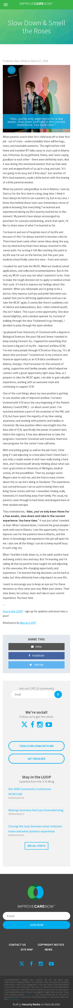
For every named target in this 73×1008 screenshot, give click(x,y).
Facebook (38, 655)
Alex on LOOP (28, 622)
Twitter (38, 664)
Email (38, 646)
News (48, 949)
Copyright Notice (51, 945)
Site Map (27, 949)
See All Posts (36, 846)
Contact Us (17, 945)
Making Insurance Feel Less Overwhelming (35, 810)
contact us (29, 994)
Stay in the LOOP (13, 611)
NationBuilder (52, 1004)
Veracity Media (31, 1004)
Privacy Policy (14, 999)
